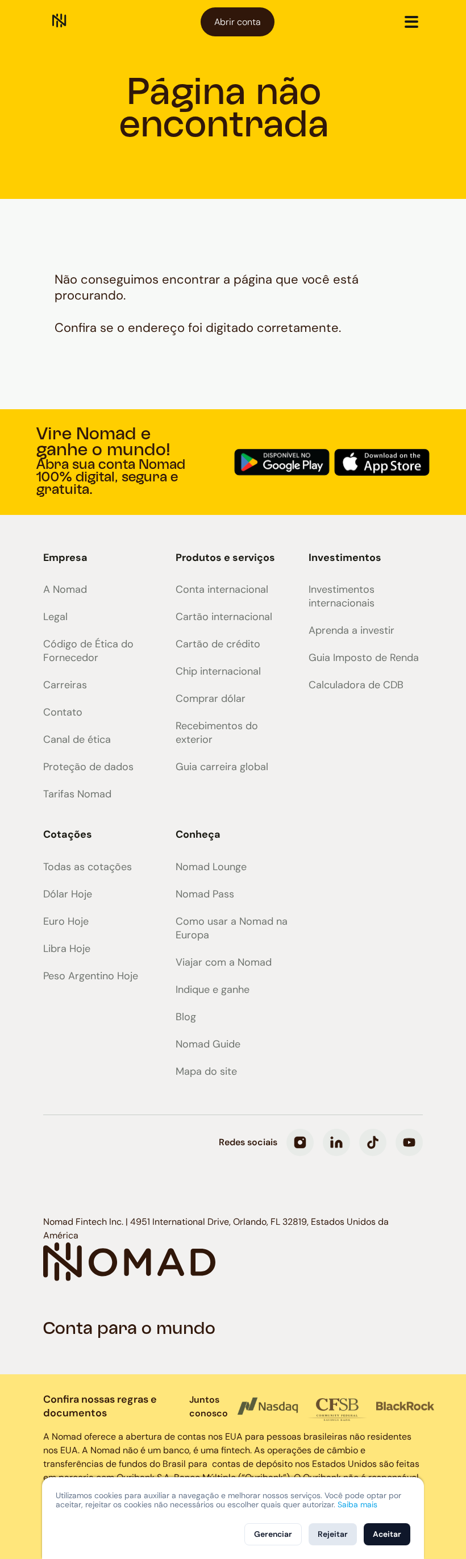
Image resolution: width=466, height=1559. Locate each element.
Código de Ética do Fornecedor (88, 650)
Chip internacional (218, 671)
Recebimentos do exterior (217, 732)
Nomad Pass (205, 894)
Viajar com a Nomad (224, 962)
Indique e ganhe (212, 989)
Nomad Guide (208, 1044)
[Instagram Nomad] (300, 1142)
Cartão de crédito (218, 644)
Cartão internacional (224, 616)
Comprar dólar (211, 698)
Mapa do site (206, 1071)
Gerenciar (273, 1534)
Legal (55, 616)
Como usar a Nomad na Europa (232, 928)
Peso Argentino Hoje (90, 976)
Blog (186, 1017)
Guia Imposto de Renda (364, 657)
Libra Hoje (66, 948)
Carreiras (65, 685)
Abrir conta (237, 22)
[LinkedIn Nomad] (336, 1142)
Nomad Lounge (211, 867)
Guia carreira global (222, 767)
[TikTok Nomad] (372, 1142)
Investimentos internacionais (342, 596)
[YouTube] (409, 1142)
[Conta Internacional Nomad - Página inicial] (59, 22)
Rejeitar (333, 1534)
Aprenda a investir (351, 630)
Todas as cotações (87, 867)
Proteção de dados (88, 767)
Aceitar (387, 1534)
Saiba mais (357, 1504)
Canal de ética (77, 739)
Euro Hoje (66, 921)
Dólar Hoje (67, 894)
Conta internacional (222, 589)
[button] (411, 21)
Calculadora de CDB (356, 685)
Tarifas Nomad (77, 794)
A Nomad (65, 589)
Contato (62, 712)
